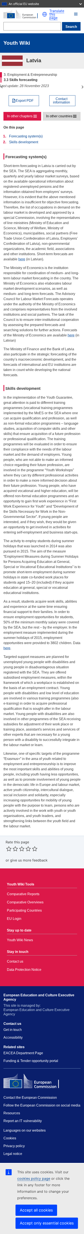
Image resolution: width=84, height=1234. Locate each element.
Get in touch (12, 1030)
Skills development (23, 142)
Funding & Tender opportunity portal (30, 1061)
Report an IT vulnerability (22, 1121)
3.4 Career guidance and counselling (82, 87)
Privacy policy (14, 1146)
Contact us (15, 961)
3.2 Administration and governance (1, 87)
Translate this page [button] (56, 14)
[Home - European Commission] (22, 14)
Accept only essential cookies (47, 1223)
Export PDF (25, 100)
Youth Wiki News (20, 940)
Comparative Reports (23, 894)
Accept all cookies (36, 1210)
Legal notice (12, 1154)
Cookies (9, 1138)
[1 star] (9, 849)
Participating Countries (24, 910)
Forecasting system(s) (26, 136)
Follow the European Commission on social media (41, 1105)
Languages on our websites (24, 1130)
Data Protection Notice (24, 969)
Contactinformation (61, 100)
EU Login (14, 918)
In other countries (59, 116)
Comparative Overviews (25, 902)
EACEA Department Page (23, 1053)
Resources (11, 1113)
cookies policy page (33, 1178)
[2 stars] (12, 849)
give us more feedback (29, 860)
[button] (44, 14)
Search (71, 27)
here (21, 259)
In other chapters (20, 116)
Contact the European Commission (30, 1097)
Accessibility (13, 1037)
